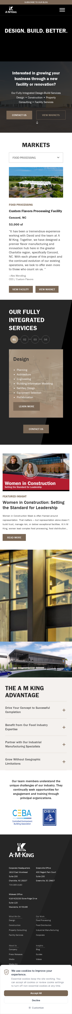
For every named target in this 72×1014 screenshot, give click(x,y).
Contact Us (36, 429)
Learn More (26, 406)
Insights (39, 945)
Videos (39, 959)
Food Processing (43, 920)
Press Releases (16, 954)
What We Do (14, 916)
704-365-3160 (15, 884)
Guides (39, 954)
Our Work (40, 916)
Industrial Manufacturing (47, 930)
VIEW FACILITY (20, 289)
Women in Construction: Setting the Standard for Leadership (33, 504)
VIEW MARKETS (51, 115)
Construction (15, 925)
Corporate (40, 935)
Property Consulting (18, 930)
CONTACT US (19, 115)
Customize (38, 1007)
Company (13, 949)
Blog (38, 949)
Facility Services (16, 935)
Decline (36, 1000)
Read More (14, 537)
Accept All (36, 993)
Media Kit (13, 964)
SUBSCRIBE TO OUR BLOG (36, 2)
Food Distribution (43, 925)
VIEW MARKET (47, 289)
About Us (13, 945)
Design (12, 920)
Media (11, 959)
